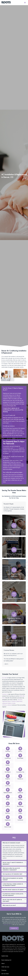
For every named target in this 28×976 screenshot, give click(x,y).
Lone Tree (7, 785)
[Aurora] (20, 748)
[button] (14, 843)
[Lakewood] (20, 790)
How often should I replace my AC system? (13, 889)
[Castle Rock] (8, 755)
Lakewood (4, 703)
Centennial (20, 820)
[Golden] (20, 810)
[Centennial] (20, 817)
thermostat (16, 448)
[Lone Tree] (8, 783)
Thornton (20, 699)
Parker (7, 799)
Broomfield (20, 758)
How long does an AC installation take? (12, 874)
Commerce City (20, 772)
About (3, 963)
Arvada (13, 703)
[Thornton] (8, 748)
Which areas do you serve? (9, 905)
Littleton (13, 701)
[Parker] (8, 796)
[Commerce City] (20, 769)
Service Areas (5, 973)
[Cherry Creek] (8, 824)
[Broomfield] (20, 755)
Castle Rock (19, 701)
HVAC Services (5, 967)
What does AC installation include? (11, 842)
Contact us (5, 694)
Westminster (20, 806)
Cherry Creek (7, 827)
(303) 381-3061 (7, 924)
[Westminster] (20, 803)
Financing (3, 970)
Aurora (20, 751)
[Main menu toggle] (25, 2)
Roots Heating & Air (6, 960)
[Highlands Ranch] (8, 790)
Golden (9, 703)
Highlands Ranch (6, 701)
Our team (4, 677)
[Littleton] (8, 803)
